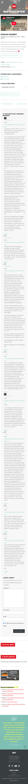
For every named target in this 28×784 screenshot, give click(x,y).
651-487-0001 (14, 760)
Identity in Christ (17, 62)
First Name (6, 610)
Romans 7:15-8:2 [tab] (8, 87)
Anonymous (8, 266)
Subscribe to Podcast (10, 94)
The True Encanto (12, 702)
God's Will (8, 62)
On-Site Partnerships (14, 775)
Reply (6, 233)
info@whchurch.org (14, 761)
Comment (6, 588)
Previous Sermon (7, 103)
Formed (12, 66)
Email (4, 616)
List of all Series (8, 644)
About (14, 772)
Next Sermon (21, 103)
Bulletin (14, 774)
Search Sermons (9, 656)
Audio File (5, 76)
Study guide (6, 79)
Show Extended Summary (10, 55)
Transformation (5, 64)
